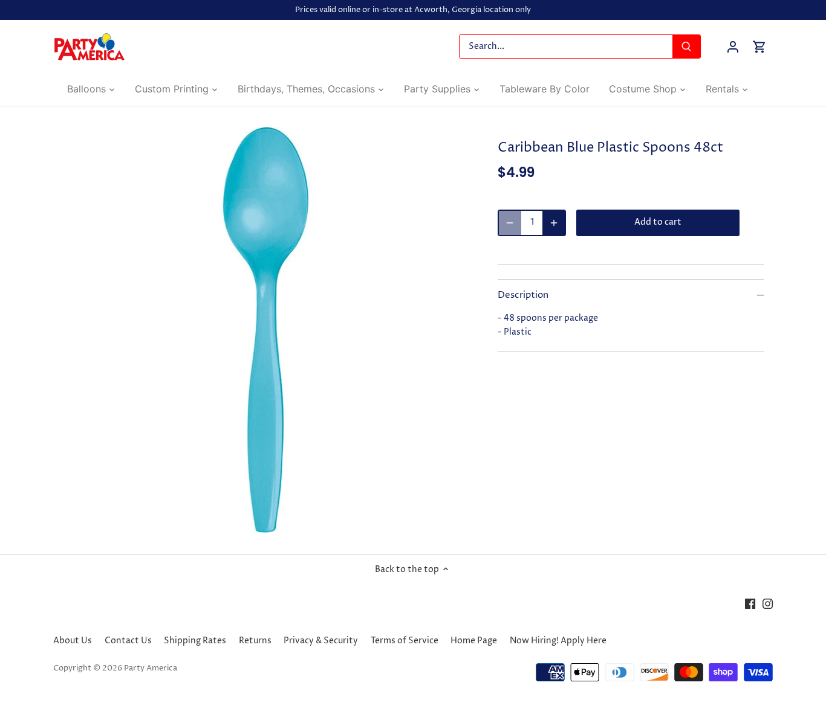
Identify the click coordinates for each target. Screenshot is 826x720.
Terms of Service (404, 640)
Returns (255, 640)
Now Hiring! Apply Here (558, 640)
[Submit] (687, 46)
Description (523, 295)
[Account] (733, 46)
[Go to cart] (759, 46)
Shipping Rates (195, 640)
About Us (72, 640)
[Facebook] (750, 603)
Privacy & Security (321, 640)
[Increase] (553, 223)
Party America (150, 668)
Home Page (473, 640)
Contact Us (128, 640)
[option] (265, 330)
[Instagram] (768, 603)
